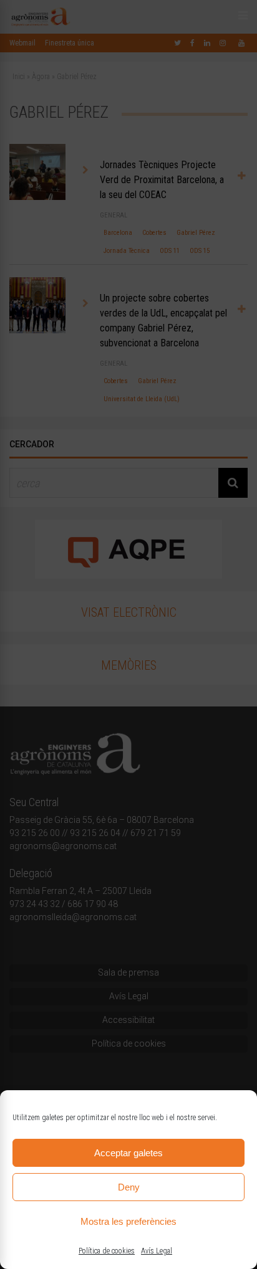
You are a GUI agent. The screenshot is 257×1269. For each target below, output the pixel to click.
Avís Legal (156, 1251)
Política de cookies (107, 1251)
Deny (129, 1187)
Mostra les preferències (128, 1221)
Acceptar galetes (128, 1153)
